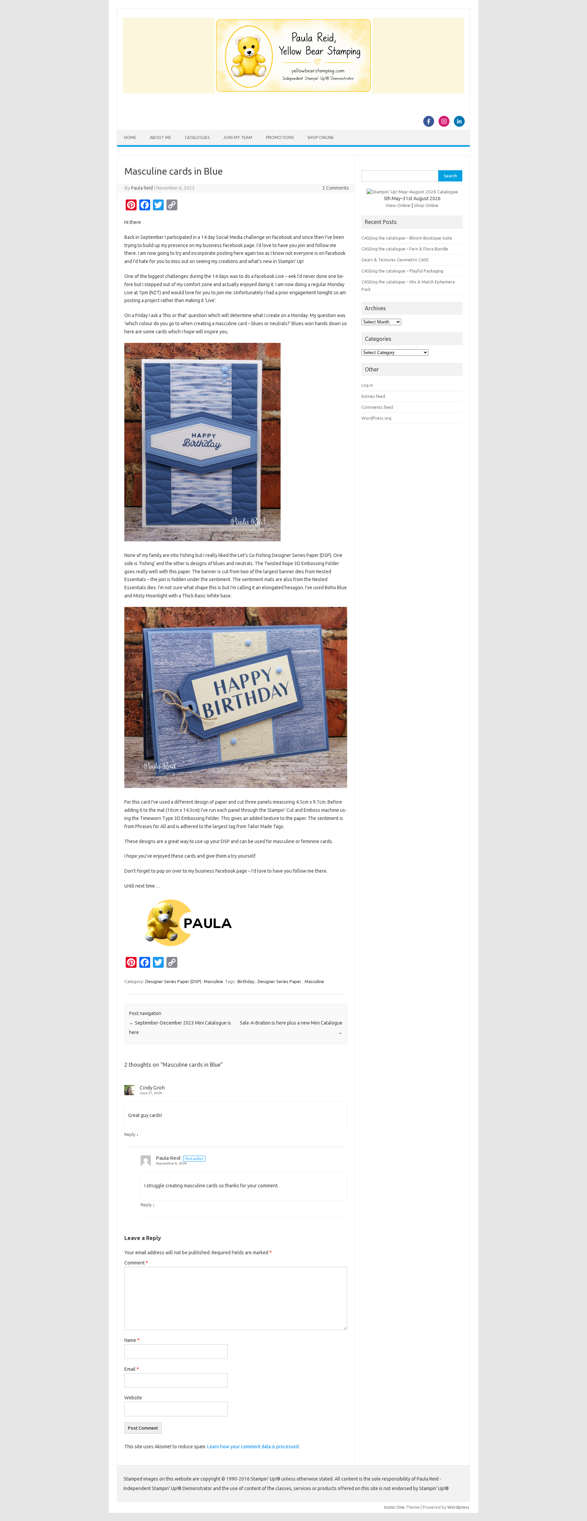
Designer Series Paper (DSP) (173, 981)
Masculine (213, 981)
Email (131, 1369)
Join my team (237, 137)
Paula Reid (142, 188)
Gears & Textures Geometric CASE (395, 259)
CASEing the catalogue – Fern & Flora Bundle (404, 248)
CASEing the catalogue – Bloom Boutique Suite (406, 237)
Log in (367, 385)
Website (133, 1397)
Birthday (245, 981)
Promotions (280, 137)
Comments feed (377, 407)
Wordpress (458, 1507)
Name (132, 1340)
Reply (129, 1134)
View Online (398, 205)
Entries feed (373, 396)
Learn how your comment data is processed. (253, 1446)
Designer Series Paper (279, 981)
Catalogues (197, 137)
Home (130, 137)
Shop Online (320, 137)
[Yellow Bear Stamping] (293, 91)
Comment (136, 1262)
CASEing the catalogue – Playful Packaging (402, 270)
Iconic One (394, 1507)
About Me (160, 137)
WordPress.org (376, 418)
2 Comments (335, 188)
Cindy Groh (152, 1087)
